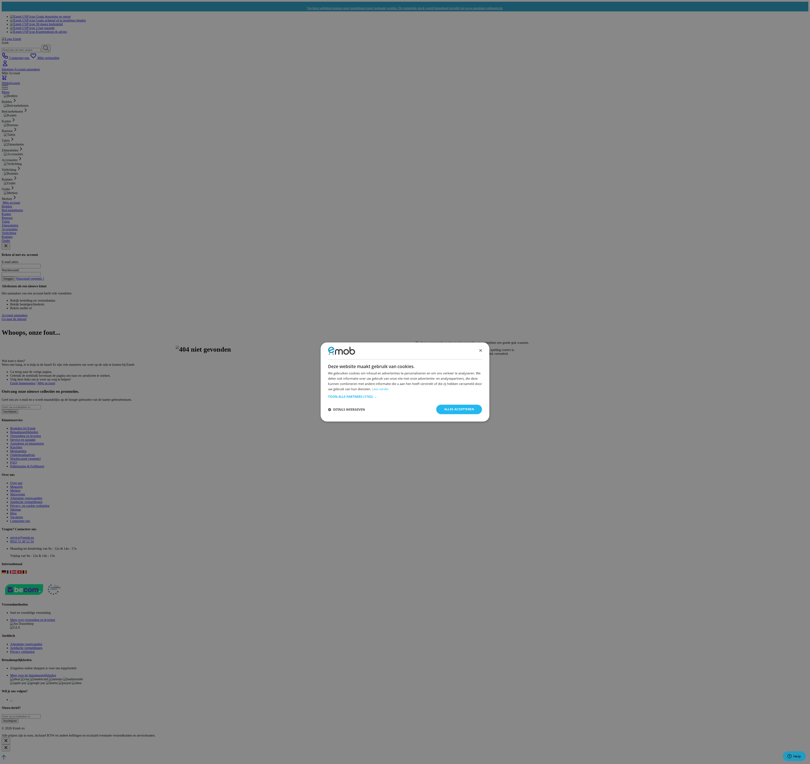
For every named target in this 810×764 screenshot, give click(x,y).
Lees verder (380, 389)
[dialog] (405, 381)
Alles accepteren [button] (459, 409)
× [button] (480, 350)
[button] (405, 397)
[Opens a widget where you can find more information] (794, 756)
